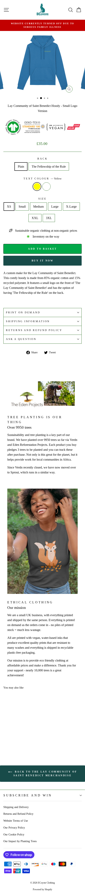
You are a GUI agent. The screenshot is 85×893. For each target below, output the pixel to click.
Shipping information (28, 321)
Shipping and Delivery (16, 807)
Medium (38, 206)
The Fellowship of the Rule (49, 166)
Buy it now (43, 260)
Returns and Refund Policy (18, 813)
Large (55, 206)
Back (42, 158)
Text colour (42, 178)
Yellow (37, 186)
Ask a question (21, 339)
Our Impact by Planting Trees (20, 841)
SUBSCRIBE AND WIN (27, 795)
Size (42, 198)
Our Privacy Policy (14, 827)
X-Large (71, 206)
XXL (35, 218)
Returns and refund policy (34, 330)
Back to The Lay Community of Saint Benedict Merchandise (45, 773)
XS (9, 206)
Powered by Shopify (42, 889)
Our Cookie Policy (13, 834)
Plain (21, 166)
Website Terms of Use (15, 820)
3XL (49, 218)
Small (22, 206)
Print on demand (23, 312)
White (46, 186)
